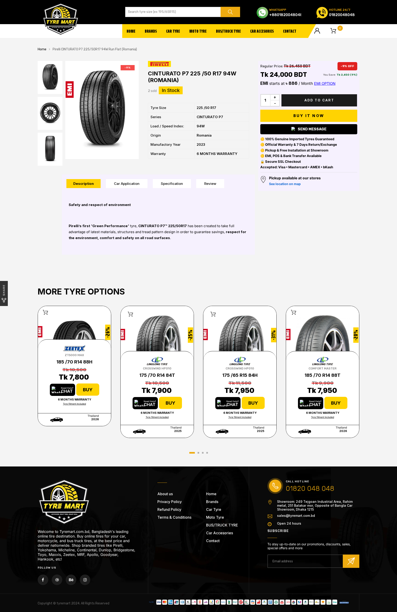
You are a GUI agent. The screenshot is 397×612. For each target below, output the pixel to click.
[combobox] (175, 12)
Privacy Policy (169, 501)
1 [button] (192, 453)
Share (4, 290)
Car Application (126, 183)
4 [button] (207, 453)
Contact (289, 31)
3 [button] (203, 453)
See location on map (285, 184)
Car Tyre (173, 31)
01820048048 (342, 15)
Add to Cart (319, 100)
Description (83, 183)
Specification (172, 183)
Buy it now (308, 115)
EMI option (324, 83)
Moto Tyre (198, 31)
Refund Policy (169, 509)
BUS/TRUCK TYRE (228, 31)
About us (165, 494)
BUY (88, 389)
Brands (151, 31)
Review (210, 183)
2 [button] (198, 453)
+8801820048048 (286, 15)
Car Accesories (262, 31)
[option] (102, 110)
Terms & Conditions (174, 517)
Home (131, 31)
